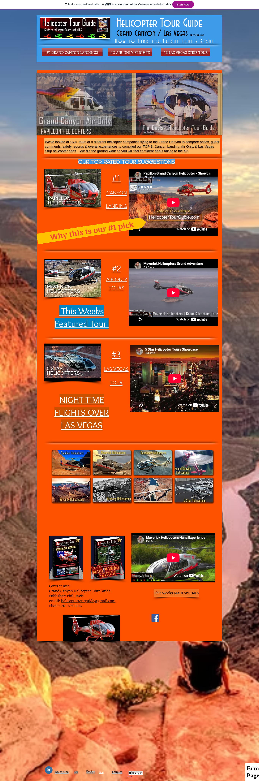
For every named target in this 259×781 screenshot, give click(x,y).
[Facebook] (155, 618)
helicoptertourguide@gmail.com (88, 600)
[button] (71, 462)
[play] (213, 75)
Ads (76, 771)
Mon (101, 772)
